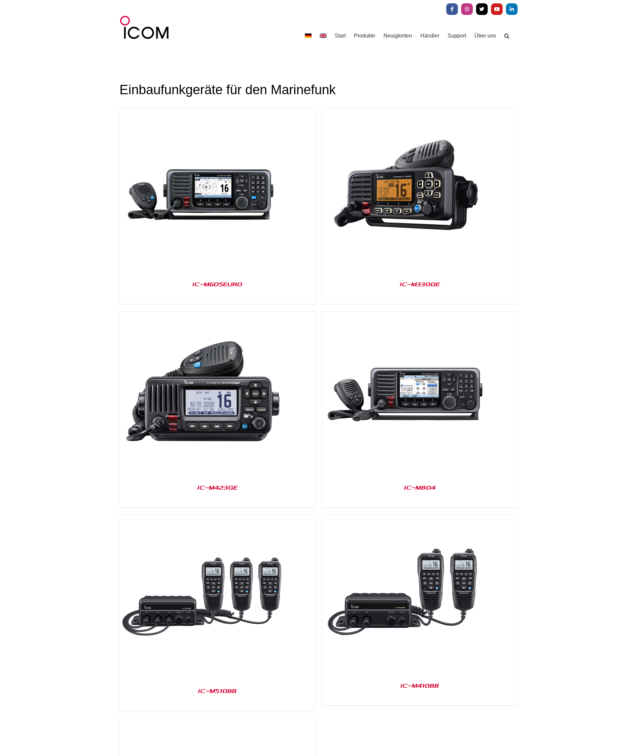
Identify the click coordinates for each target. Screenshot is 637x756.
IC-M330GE (420, 284)
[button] (506, 36)
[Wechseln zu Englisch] (323, 36)
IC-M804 (420, 487)
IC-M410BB (419, 685)
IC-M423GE (217, 487)
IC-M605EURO (217, 284)
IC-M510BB (217, 690)
